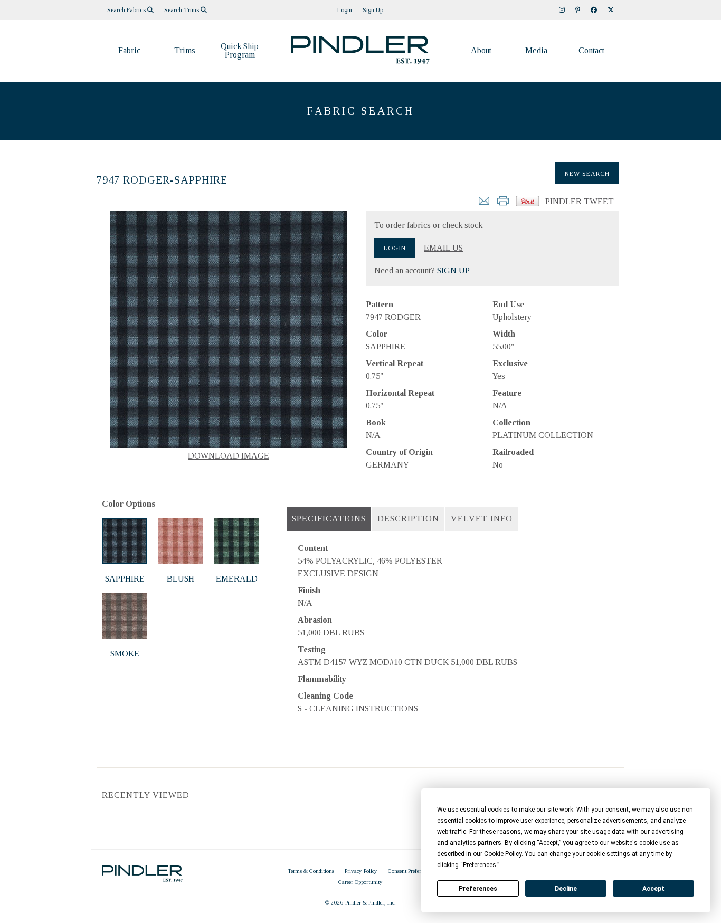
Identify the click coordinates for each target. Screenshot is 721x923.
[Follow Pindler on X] (610, 10)
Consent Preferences (410, 871)
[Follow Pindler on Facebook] (593, 10)
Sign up (373, 10)
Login (344, 10)
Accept (653, 888)
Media (536, 50)
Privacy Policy (361, 871)
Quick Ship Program (240, 50)
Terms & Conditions (311, 871)
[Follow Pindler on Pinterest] (577, 10)
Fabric (129, 50)
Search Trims (182, 10)
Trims (184, 50)
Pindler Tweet (579, 201)
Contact (591, 50)
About (481, 50)
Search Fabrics (127, 10)
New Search (587, 173)
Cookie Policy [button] (502, 854)
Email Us (443, 248)
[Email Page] (484, 203)
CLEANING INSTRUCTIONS (363, 708)
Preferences (478, 888)
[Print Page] (503, 203)
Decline (566, 888)
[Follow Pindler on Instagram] (562, 10)
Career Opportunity (360, 882)
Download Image (228, 455)
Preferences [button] (479, 865)
